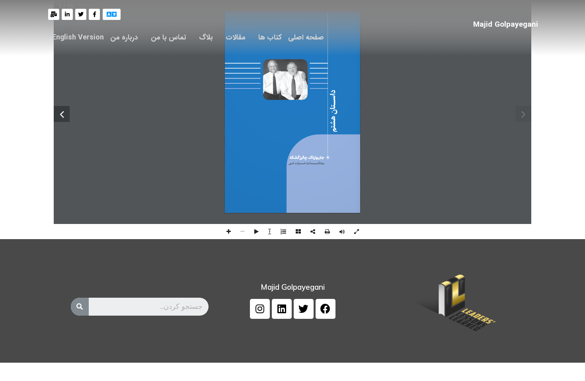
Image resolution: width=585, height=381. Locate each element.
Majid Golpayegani (505, 25)
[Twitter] (304, 309)
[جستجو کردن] (80, 307)
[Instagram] (260, 309)
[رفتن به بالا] (571, 367)
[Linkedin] (282, 309)
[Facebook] (325, 309)
